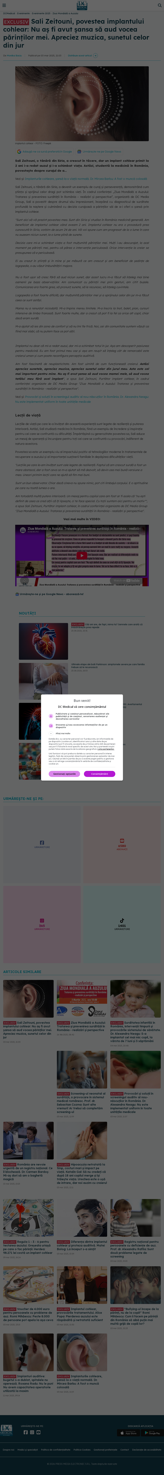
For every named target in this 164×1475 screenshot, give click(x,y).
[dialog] (82, 737)
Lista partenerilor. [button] (106, 749)
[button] (82, 733)
